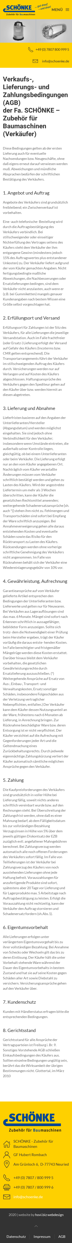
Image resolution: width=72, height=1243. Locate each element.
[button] (60, 9)
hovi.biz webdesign (49, 1215)
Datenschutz (16, 1236)
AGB (61, 1236)
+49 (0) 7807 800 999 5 (52, 49)
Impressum (42, 1236)
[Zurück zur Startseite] (27, 9)
